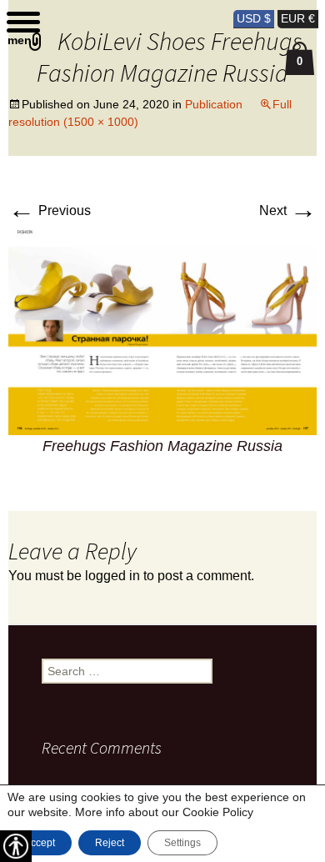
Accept (39, 843)
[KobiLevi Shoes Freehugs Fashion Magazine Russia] (163, 331)
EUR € (298, 18)
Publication (213, 104)
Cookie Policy (217, 812)
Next (288, 210)
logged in (112, 576)
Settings (182, 843)
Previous (49, 210)
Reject (109, 843)
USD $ (254, 18)
